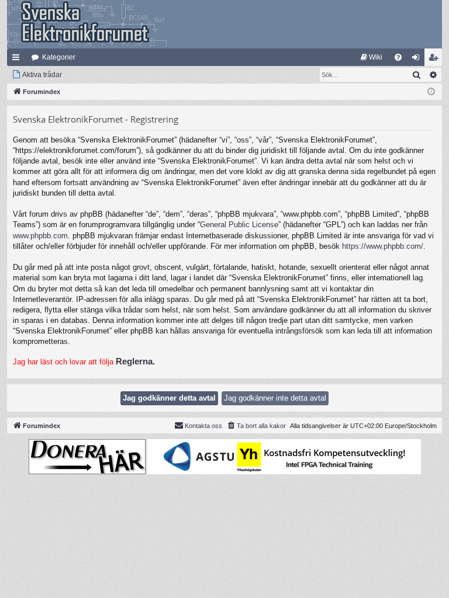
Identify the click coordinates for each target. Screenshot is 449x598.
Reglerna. (135, 361)
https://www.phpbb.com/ (382, 246)
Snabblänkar (18, 59)
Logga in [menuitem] (418, 59)
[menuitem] (371, 57)
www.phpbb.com (40, 235)
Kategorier (58, 57)
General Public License (239, 224)
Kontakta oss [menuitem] (203, 425)
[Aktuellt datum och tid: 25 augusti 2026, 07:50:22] (431, 92)
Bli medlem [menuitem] (435, 59)
